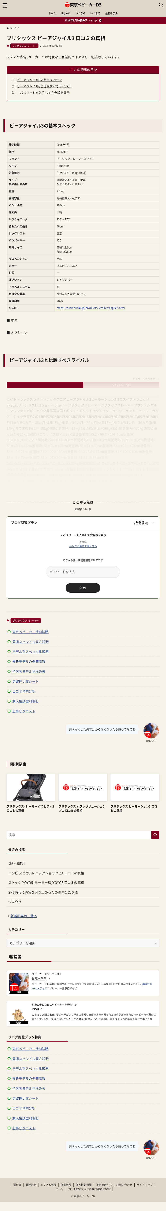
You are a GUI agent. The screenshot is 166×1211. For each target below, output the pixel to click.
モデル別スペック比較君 (30, 651)
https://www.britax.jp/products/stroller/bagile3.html (91, 308)
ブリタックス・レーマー (24, 46)
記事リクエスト (23, 711)
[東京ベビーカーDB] (83, 5)
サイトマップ (145, 1185)
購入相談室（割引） (25, 701)
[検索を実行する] (155, 835)
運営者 (17, 1185)
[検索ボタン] (161, 5)
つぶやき (14, 901)
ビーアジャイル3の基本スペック (39, 79)
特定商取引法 (104, 1185)
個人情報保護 (84, 1185)
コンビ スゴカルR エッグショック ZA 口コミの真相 (46, 873)
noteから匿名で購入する (83, 546)
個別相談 (66, 1185)
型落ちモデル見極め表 (28, 671)
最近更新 (31, 1185)
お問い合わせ (124, 1185)
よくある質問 (48, 1185)
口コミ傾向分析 (23, 691)
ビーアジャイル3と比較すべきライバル (44, 86)
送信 (83, 587)
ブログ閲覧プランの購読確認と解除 (89, 1189)
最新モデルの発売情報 (28, 661)
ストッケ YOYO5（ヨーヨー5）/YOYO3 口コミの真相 (46, 882)
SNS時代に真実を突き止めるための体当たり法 (43, 892)
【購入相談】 (16, 863)
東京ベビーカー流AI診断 (30, 632)
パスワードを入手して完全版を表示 (43, 92)
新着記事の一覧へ (24, 916)
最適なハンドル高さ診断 (30, 641)
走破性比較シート (25, 681)
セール (59, 1189)
